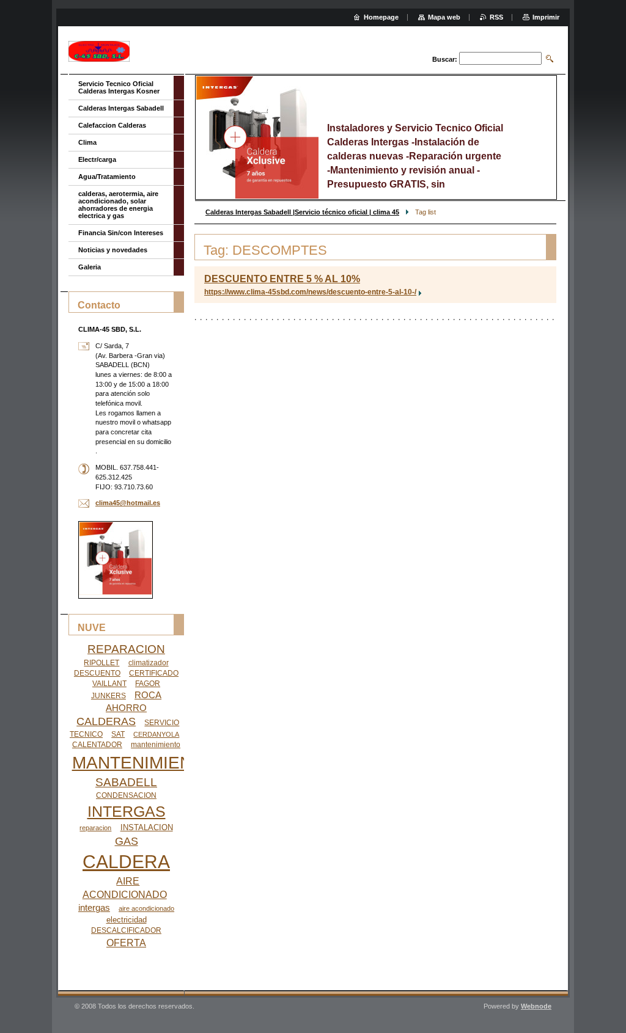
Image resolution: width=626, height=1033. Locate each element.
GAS (126, 841)
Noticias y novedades (112, 250)
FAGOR (147, 683)
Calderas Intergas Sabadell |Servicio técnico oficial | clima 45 (302, 212)
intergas (94, 908)
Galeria (89, 267)
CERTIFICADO (154, 673)
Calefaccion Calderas (112, 125)
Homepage (381, 17)
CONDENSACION (126, 795)
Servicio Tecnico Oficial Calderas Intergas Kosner (119, 87)
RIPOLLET (101, 663)
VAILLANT (109, 683)
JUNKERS (108, 696)
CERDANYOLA (156, 734)
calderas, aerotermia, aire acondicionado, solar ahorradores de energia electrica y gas (118, 204)
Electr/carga (97, 159)
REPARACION (126, 649)
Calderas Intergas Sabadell (121, 108)
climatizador (148, 663)
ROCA (147, 695)
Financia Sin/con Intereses (120, 232)
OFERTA (126, 943)
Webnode (536, 1006)
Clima (87, 142)
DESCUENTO (97, 673)
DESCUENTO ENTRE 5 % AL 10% (282, 279)
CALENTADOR (97, 744)
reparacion (95, 827)
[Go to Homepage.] (99, 51)
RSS (496, 17)
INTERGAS (126, 811)
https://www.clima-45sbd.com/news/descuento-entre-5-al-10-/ (310, 292)
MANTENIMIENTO (143, 762)
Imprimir (545, 17)
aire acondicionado (146, 908)
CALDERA (126, 862)
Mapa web (444, 17)
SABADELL (126, 782)
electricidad (126, 919)
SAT (118, 734)
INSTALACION (146, 827)
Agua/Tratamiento (107, 176)
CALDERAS (106, 721)
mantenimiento (155, 744)
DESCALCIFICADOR (126, 930)
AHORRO (126, 708)
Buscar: (444, 59)
